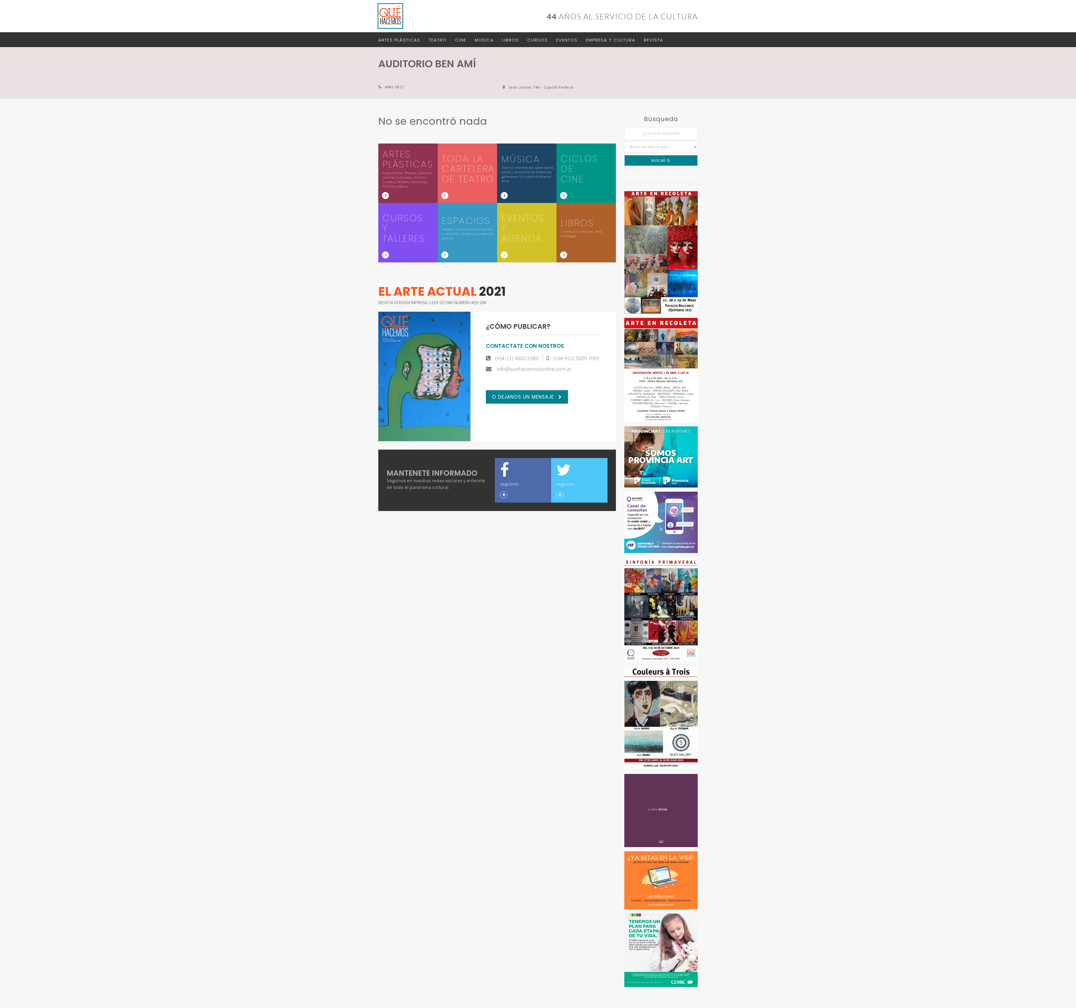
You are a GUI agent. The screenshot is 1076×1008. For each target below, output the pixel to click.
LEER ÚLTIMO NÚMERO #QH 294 (457, 302)
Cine (460, 40)
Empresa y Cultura (611, 40)
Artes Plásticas (399, 40)
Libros (510, 40)
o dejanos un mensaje (523, 397)
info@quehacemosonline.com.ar (534, 369)
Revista (653, 40)
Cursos (537, 40)
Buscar (659, 160)
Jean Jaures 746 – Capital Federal (541, 87)
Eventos (567, 40)
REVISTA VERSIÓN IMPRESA (403, 302)
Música (484, 40)
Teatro (438, 40)
